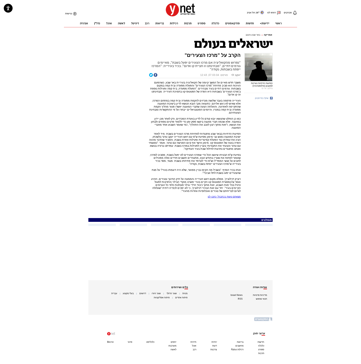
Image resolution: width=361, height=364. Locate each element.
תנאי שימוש (261, 299)
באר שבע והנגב (253, 35)
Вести (110, 342)
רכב (194, 349)
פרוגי (130, 342)
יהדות (214, 342)
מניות (184, 293)
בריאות (240, 342)
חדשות (261, 342)
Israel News (237, 295)
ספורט (261, 349)
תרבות (261, 353)
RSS (240, 299)
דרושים (142, 293)
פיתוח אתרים (181, 297)
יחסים (173, 342)
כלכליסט (150, 342)
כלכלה (261, 345)
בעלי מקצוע (128, 293)
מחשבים (239, 345)
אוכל (194, 345)
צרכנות (213, 349)
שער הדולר (171, 293)
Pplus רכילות (237, 349)
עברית (114, 293)
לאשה (173, 349)
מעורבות (172, 345)
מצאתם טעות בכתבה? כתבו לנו (224, 196)
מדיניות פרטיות (260, 295)
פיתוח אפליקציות (162, 297)
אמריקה (268, 35)
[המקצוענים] (263, 320)
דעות (214, 345)
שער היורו (156, 293)
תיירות (193, 342)
